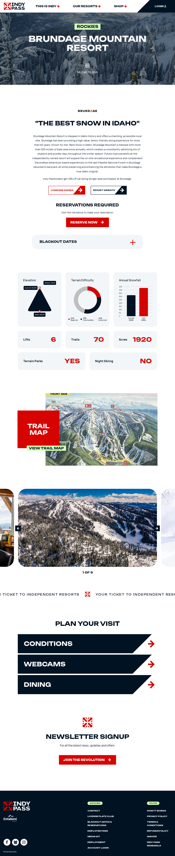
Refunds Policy (157, 831)
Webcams (45, 664)
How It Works (156, 811)
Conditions (48, 643)
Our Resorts (85, 6)
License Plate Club (101, 816)
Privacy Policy (157, 816)
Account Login (98, 848)
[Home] (14, 6)
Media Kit (94, 836)
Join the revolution (84, 760)
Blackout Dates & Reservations (100, 823)
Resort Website (104, 190)
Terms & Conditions (155, 823)
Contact (94, 811)
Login (159, 6)
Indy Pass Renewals (154, 844)
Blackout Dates (58, 242)
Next (157, 528)
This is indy (46, 6)
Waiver (152, 836)
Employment (97, 842)
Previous (18, 528)
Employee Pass (98, 831)
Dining (37, 684)
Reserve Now (83, 222)
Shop (119, 6)
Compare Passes (62, 190)
